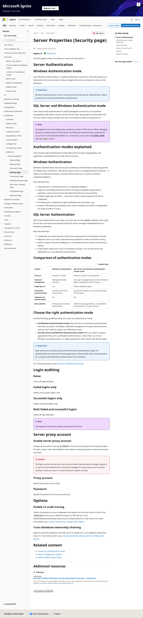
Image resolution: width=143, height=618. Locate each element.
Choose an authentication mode (69, 363)
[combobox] (15, 35)
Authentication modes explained (124, 41)
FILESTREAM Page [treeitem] (16, 191)
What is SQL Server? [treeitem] (13, 61)
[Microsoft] (4, 19)
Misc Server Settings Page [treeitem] (17, 185)
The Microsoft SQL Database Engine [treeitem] (16, 66)
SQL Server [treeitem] (8, 45)
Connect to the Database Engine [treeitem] (15, 73)
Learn (36, 33)
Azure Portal (114, 25)
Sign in (137, 19)
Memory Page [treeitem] (15, 164)
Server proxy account (124, 48)
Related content (122, 54)
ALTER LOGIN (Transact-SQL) (50, 557)
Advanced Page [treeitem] (15, 195)
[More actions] (108, 33)
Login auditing (121, 45)
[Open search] (132, 19)
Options (119, 51)
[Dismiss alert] (138, 4)
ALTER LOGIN (98, 135)
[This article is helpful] (134, 61)
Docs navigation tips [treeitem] (12, 49)
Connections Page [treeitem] (16, 176)
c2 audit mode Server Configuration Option (66, 521)
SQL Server (50, 33)
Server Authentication (124, 37)
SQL (42, 33)
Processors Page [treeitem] (16, 168)
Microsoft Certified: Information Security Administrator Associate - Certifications (64, 578)
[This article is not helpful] (137, 61)
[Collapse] (28, 31)
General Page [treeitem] (15, 160)
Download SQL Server (130, 25)
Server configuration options (50, 554)
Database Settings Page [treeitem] (19, 180)
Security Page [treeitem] (15, 172)
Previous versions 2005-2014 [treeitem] (15, 53)
